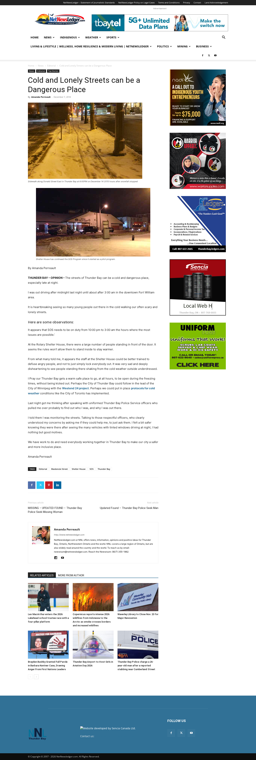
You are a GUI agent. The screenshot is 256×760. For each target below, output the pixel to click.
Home (35, 37)
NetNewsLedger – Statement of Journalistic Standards (89, 2)
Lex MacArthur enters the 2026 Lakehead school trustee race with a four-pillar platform (48, 618)
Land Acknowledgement (216, 2)
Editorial (51, 65)
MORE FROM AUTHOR (71, 575)
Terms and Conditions (169, 2)
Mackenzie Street (59, 469)
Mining (182, 46)
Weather (91, 37)
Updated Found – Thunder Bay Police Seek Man (129, 508)
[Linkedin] (57, 485)
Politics (163, 46)
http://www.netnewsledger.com (69, 534)
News (48, 37)
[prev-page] (30, 676)
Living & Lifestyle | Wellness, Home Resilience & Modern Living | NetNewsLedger (90, 46)
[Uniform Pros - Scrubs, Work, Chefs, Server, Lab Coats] (198, 346)
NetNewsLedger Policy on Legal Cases (136, 2)
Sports (111, 37)
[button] (223, 38)
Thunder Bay (104, 469)
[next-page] (36, 676)
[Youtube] (215, 55)
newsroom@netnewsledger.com (115, 736)
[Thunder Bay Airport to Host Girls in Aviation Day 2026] (93, 645)
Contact (197, 2)
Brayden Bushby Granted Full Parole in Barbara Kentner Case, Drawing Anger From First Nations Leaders (47, 665)
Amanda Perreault (41, 96)
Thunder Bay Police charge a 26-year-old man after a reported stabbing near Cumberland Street (136, 665)
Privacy (186, 2)
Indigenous (68, 37)
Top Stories (53, 71)
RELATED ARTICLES (42, 575)
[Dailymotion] (57, 558)
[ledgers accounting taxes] (198, 224)
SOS (92, 469)
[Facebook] (202, 55)
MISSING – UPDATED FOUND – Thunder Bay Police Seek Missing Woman (55, 510)
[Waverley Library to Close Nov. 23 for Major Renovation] (138, 597)
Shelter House (78, 469)
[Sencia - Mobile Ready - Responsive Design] (198, 287)
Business (202, 46)
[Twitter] (209, 55)
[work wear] (198, 161)
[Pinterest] (49, 485)
